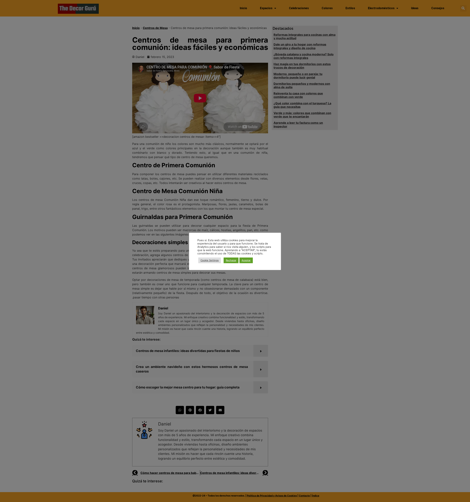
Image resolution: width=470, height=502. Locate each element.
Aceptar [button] (246, 260)
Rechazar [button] (231, 260)
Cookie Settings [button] (209, 260)
